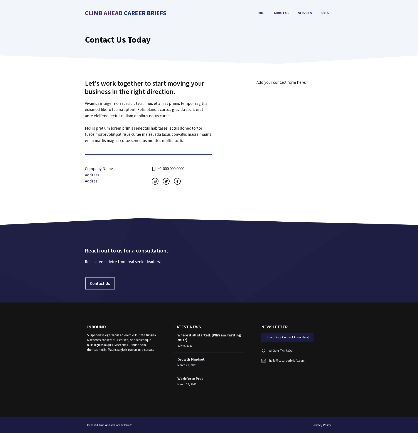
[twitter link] (166, 181)
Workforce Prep (190, 378)
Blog (325, 13)
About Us (281, 13)
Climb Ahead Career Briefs (125, 13)
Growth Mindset (191, 359)
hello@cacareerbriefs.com (287, 360)
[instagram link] (155, 181)
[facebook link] (177, 181)
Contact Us (100, 283)
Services (305, 13)
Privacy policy (321, 425)
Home (260, 13)
